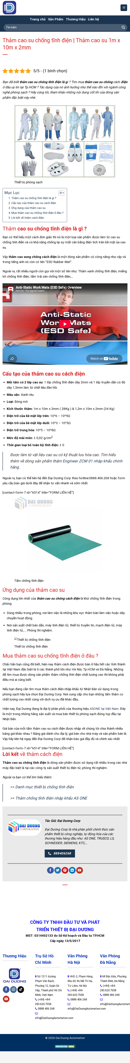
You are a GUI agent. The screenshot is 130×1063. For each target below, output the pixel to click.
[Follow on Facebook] (50, 870)
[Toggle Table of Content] (59, 193)
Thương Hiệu (76, 19)
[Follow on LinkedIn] (72, 870)
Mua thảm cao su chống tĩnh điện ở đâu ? (37, 212)
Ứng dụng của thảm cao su (28, 208)
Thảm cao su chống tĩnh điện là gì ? (33, 198)
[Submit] (123, 27)
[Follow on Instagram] (13, 989)
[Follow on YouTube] (79, 870)
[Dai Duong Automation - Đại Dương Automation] (17, 7)
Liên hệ (93, 19)
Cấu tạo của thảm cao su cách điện (33, 203)
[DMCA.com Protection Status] (65, 1046)
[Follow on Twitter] (57, 870)
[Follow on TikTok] (20, 989)
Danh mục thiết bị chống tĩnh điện (44, 787)
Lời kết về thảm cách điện (27, 217)
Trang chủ (38, 19)
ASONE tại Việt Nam (104, 709)
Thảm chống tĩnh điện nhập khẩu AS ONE (51, 798)
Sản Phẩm (55, 19)
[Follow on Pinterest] (65, 870)
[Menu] (124, 7)
